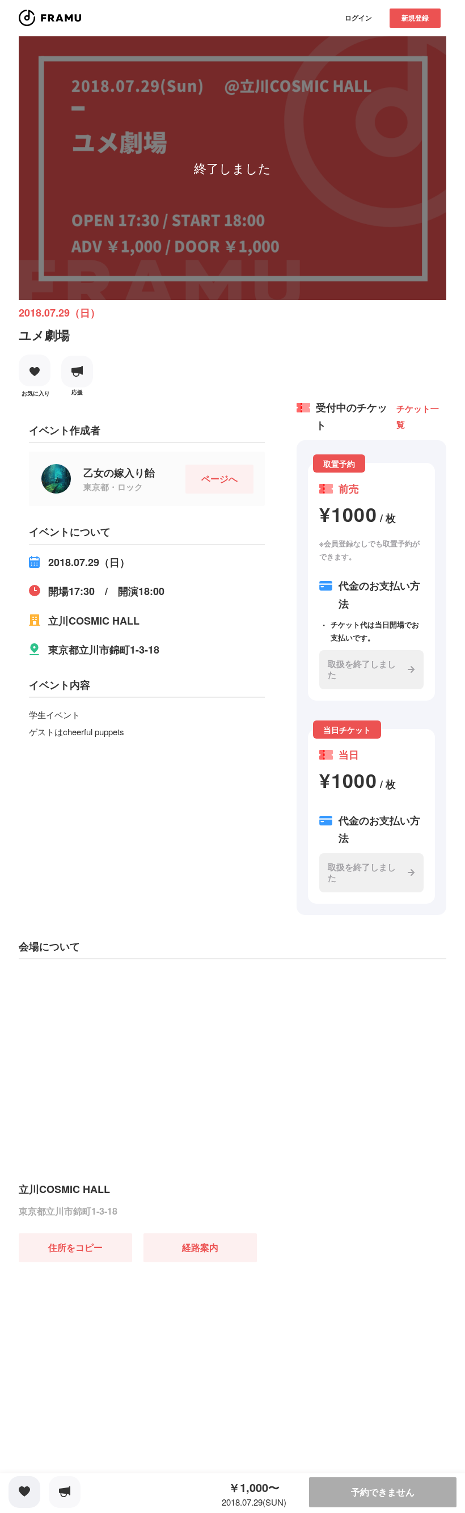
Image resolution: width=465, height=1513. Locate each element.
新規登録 (415, 17)
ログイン (358, 17)
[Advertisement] (104, 1333)
